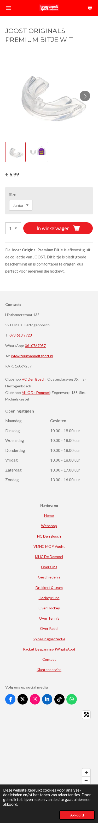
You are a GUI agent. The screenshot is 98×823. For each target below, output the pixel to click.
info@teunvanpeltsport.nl (32, 356)
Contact (49, 659)
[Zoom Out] (86, 780)
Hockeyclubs (49, 597)
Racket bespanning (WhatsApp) (49, 649)
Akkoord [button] (77, 815)
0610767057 (35, 345)
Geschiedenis (49, 577)
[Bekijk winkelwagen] (89, 8)
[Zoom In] (86, 772)
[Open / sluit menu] (8, 8)
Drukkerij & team (49, 587)
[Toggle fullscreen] (86, 715)
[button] (15, 152)
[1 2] (13, 228)
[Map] (49, 747)
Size (12, 194)
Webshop (49, 525)
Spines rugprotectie (49, 639)
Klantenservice (49, 669)
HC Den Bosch (33, 379)
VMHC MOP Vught (49, 546)
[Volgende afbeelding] (85, 96)
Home (49, 515)
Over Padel (49, 628)
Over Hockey (49, 608)
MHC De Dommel (36, 392)
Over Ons (49, 567)
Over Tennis (49, 618)
